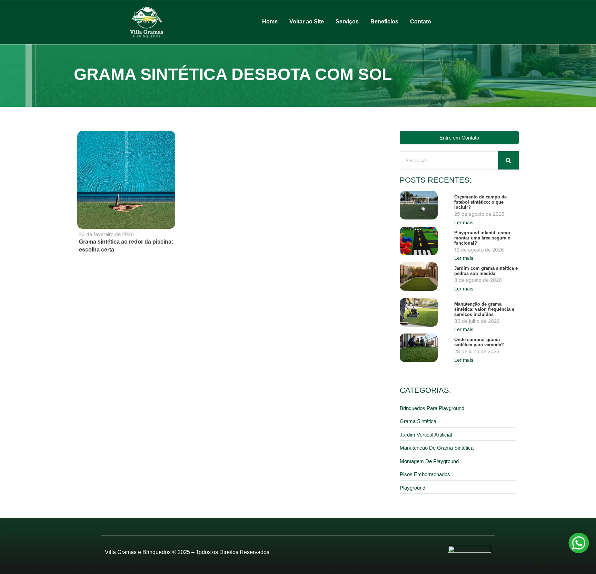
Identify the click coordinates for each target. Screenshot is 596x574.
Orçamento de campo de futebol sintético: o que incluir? (480, 202)
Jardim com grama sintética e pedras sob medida (486, 271)
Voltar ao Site (306, 21)
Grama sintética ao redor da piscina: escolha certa (126, 246)
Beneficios (384, 21)
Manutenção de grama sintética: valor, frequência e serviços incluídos (484, 309)
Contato (420, 21)
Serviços (347, 21)
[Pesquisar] (508, 160)
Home (270, 21)
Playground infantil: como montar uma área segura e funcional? (482, 238)
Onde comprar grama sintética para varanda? (479, 342)
